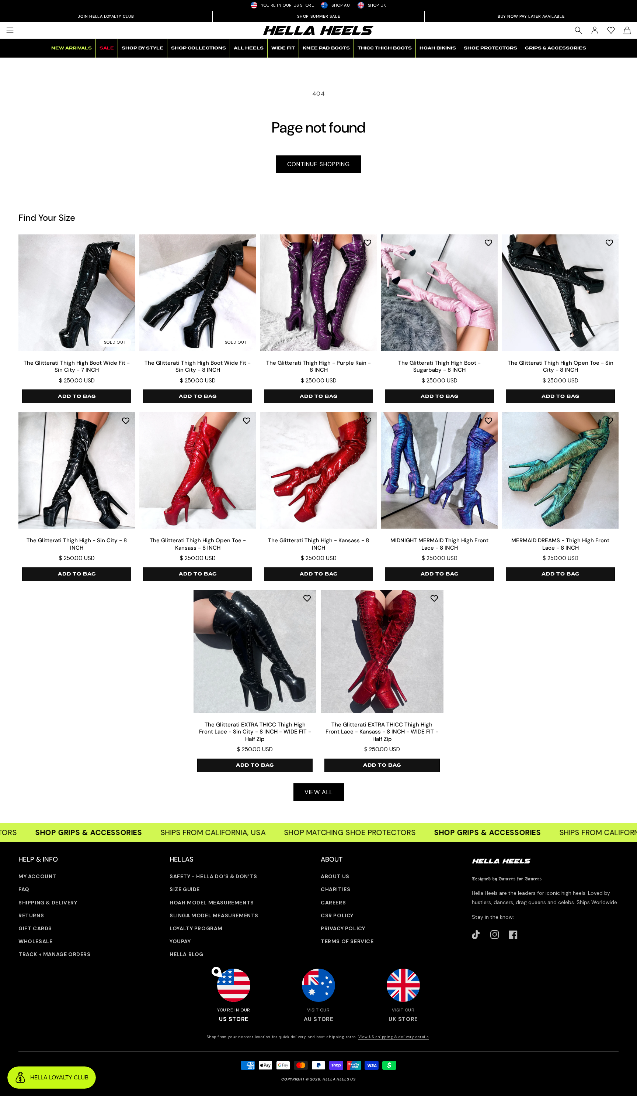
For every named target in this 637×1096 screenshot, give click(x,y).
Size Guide (185, 889)
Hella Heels (485, 893)
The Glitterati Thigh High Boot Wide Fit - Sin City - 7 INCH (77, 367)
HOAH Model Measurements (212, 902)
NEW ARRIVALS (71, 48)
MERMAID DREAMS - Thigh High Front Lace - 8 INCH (560, 544)
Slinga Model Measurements (214, 915)
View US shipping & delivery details (393, 1036)
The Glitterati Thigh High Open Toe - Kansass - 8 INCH (198, 544)
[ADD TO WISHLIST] (367, 242)
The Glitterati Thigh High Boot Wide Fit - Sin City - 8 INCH (198, 367)
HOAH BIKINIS (438, 48)
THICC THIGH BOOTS (385, 48)
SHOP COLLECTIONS (198, 48)
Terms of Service (347, 941)
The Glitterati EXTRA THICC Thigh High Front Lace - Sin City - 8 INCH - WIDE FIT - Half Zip (255, 732)
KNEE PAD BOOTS (326, 48)
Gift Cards (35, 928)
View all (318, 792)
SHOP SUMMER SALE (318, 16)
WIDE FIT (283, 48)
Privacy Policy (343, 928)
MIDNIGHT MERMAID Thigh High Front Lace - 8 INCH (439, 544)
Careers (333, 902)
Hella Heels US (339, 1079)
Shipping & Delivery (47, 902)
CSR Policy (337, 915)
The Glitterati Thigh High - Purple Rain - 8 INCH (318, 367)
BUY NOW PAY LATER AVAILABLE (531, 16)
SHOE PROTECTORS (490, 48)
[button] (10, 30)
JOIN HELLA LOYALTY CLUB (106, 16)
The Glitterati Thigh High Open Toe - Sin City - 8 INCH (560, 367)
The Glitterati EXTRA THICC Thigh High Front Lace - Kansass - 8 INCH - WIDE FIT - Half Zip (382, 732)
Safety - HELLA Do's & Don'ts (213, 876)
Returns (31, 915)
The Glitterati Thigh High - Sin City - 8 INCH (77, 544)
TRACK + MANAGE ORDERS (54, 954)
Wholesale (35, 941)
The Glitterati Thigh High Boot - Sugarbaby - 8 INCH (439, 367)
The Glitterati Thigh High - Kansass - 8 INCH (318, 544)
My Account (37, 876)
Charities (335, 889)
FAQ (23, 889)
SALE (107, 48)
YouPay (180, 941)
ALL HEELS (249, 48)
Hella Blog (186, 954)
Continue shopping (318, 164)
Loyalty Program (196, 928)
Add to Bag (77, 396)
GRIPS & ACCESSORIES (555, 48)
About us (335, 876)
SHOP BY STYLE (142, 48)
